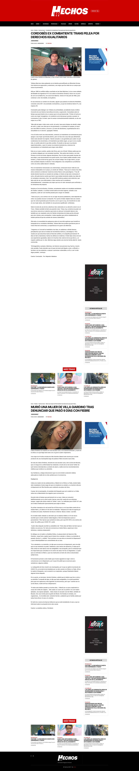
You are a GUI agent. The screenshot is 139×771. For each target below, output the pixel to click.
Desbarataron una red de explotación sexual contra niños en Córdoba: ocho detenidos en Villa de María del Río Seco (95, 354)
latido (74, 767)
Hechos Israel (42, 30)
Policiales (87, 323)
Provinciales (88, 312)
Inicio (32, 30)
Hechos (49, 43)
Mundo (36, 30)
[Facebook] (31, 756)
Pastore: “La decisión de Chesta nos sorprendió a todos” (95, 314)
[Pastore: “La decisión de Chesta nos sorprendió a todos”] (43, 378)
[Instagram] (33, 756)
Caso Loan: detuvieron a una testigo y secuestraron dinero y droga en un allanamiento (96, 326)
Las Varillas (88, 336)
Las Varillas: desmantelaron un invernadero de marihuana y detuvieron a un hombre (96, 339)
